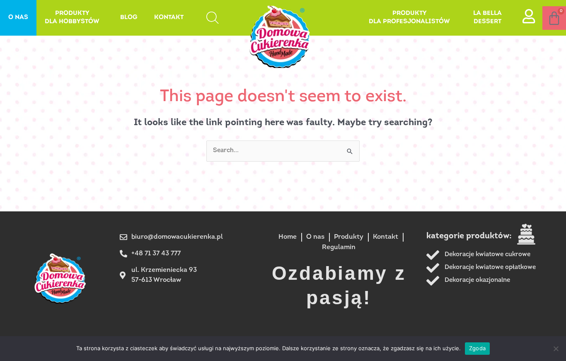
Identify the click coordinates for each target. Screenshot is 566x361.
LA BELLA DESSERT (487, 17)
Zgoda (477, 348)
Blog (129, 18)
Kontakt (169, 18)
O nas (18, 18)
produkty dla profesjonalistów (409, 17)
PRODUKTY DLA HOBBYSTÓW (72, 17)
